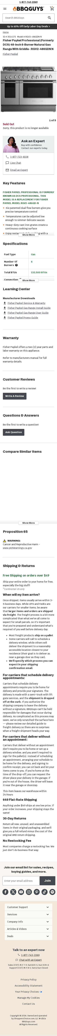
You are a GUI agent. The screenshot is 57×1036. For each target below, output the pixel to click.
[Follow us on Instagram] (29, 892)
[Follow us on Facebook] (5, 892)
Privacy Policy (28, 979)
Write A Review (14, 396)
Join (47, 880)
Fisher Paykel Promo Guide (23, 317)
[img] (28, 89)
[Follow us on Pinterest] (37, 892)
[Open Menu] (5, 9)
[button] (28, 907)
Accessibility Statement (28, 985)
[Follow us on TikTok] (44, 892)
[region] (28, 91)
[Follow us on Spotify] (52, 892)
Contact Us (28, 1003)
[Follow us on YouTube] (21, 892)
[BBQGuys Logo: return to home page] (28, 9)
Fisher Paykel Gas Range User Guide (28, 312)
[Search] (49, 18)
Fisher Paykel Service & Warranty (26, 303)
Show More (28, 235)
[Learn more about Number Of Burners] (16, 265)
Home (6, 32)
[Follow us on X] (13, 892)
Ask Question (13, 432)
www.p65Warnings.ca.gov (17, 548)
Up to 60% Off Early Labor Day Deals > (28, 26)
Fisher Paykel (10, 54)
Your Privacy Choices (27, 991)
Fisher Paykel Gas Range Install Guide (29, 308)
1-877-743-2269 (28, 2)
